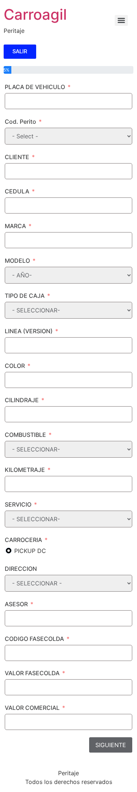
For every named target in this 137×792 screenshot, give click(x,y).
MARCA (15, 226)
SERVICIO (18, 504)
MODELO (17, 260)
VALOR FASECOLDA (32, 673)
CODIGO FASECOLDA (34, 638)
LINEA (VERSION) (29, 331)
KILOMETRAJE (25, 469)
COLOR (15, 365)
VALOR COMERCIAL (32, 707)
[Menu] (121, 20)
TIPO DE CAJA (25, 295)
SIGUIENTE (110, 745)
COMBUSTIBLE (25, 434)
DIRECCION (21, 568)
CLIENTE (17, 157)
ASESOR (16, 604)
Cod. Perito (20, 121)
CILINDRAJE (22, 400)
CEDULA (17, 191)
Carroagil (35, 14)
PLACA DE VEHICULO (35, 87)
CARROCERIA (23, 539)
